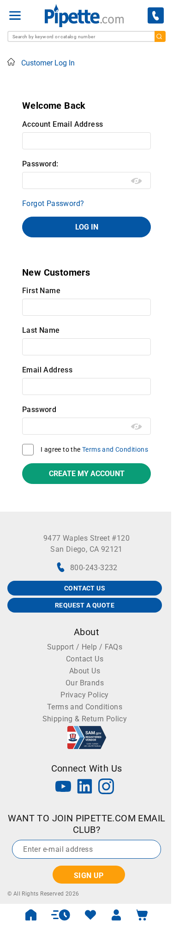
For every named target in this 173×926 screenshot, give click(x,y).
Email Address (47, 370)
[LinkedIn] (85, 787)
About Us (84, 670)
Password (39, 409)
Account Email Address (62, 124)
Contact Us (84, 659)
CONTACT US (84, 588)
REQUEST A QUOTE (84, 605)
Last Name (41, 330)
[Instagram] (106, 787)
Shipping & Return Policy (84, 718)
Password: (40, 163)
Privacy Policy (84, 694)
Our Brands (85, 682)
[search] (160, 36)
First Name (41, 290)
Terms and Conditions (115, 449)
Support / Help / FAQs (84, 647)
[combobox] (86, 36)
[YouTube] (63, 787)
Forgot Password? (53, 203)
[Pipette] (84, 15)
